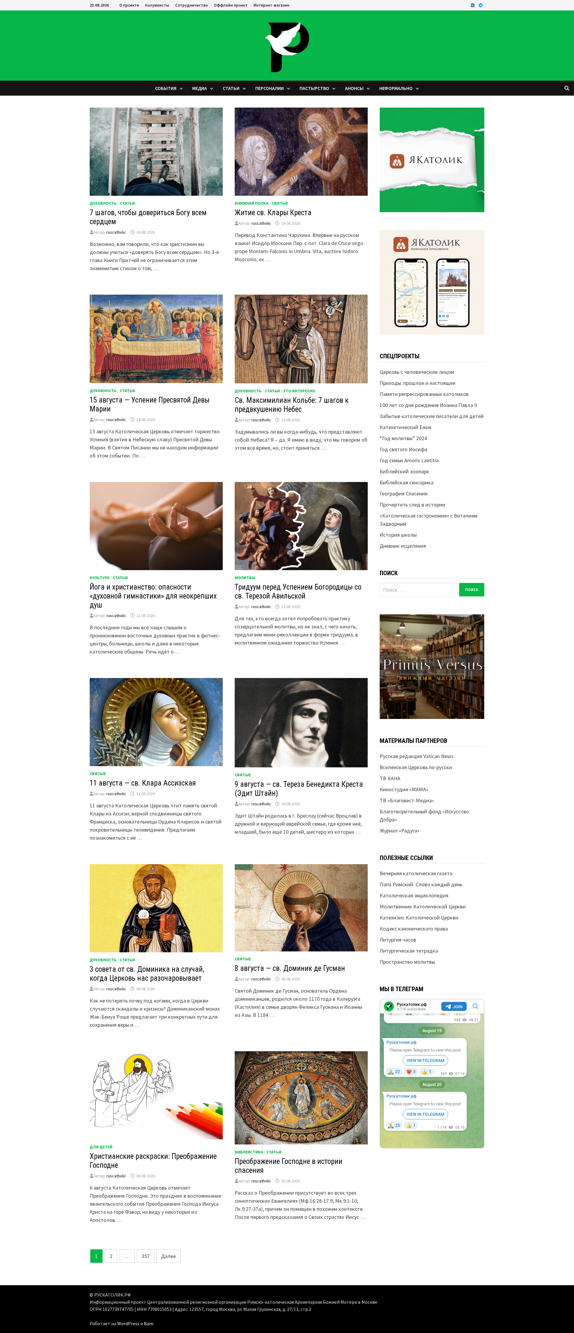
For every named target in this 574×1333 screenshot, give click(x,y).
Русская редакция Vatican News (417, 756)
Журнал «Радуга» (399, 830)
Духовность (103, 203)
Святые (280, 203)
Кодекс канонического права (414, 928)
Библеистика (249, 1152)
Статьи (231, 88)
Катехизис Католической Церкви (419, 917)
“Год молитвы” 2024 (403, 438)
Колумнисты (157, 5)
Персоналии (269, 88)
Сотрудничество (191, 5)
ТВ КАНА (390, 778)
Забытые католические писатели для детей (432, 416)
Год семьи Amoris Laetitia (409, 460)
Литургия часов (398, 939)
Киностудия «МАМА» (404, 789)
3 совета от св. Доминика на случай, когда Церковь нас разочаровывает (147, 973)
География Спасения (404, 493)
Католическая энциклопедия (414, 895)
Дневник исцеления (403, 545)
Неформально (396, 88)
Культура (99, 577)
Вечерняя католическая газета (416, 873)
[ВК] (473, 4)
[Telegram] (480, 4)
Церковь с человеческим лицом (417, 371)
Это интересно (299, 391)
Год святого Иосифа (403, 449)
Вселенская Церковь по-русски (416, 767)
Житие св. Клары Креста (273, 212)
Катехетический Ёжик (406, 427)
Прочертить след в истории (412, 504)
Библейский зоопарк (404, 471)
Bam (148, 1323)
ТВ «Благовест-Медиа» (407, 800)
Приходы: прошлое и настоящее (417, 382)
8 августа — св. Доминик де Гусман (290, 968)
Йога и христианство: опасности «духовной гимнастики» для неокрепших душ (153, 596)
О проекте (129, 5)
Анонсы (354, 88)
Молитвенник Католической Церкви (423, 906)
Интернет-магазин (271, 5)
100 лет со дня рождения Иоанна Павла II (428, 405)
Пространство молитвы (407, 961)
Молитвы (245, 577)
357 (146, 1256)
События (165, 88)
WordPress (128, 1323)
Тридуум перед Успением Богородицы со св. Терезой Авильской (298, 591)
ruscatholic (116, 232)
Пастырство (314, 88)
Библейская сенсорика (406, 482)
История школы (398, 534)
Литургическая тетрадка (409, 950)
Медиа (199, 88)
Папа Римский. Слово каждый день (421, 884)
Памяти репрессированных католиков (424, 394)
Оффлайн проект (231, 5)
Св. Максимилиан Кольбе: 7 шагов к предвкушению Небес (292, 405)
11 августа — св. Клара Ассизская (143, 783)
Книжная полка (251, 203)
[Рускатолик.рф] (287, 45)
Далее (168, 1256)
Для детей (101, 1147)
